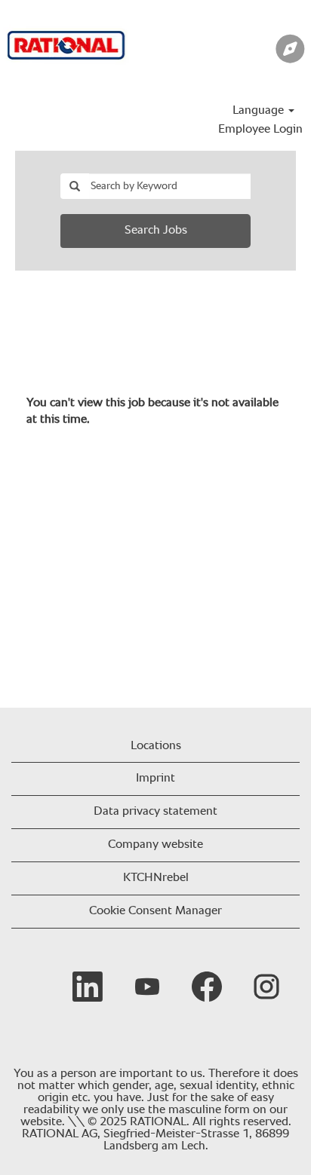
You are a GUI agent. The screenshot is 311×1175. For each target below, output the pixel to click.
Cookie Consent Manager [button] (155, 911)
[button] (259, 51)
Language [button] (259, 111)
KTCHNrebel (156, 878)
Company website (155, 845)
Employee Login (260, 130)
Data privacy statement (155, 812)
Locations (156, 746)
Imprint (155, 779)
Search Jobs (156, 231)
